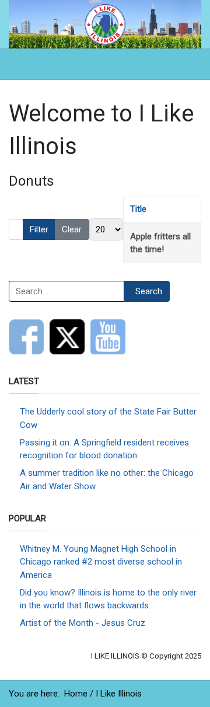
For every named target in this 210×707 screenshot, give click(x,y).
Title (138, 209)
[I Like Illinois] (105, 23)
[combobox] (66, 291)
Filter (39, 229)
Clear (72, 229)
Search (148, 291)
